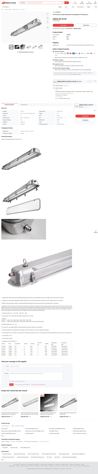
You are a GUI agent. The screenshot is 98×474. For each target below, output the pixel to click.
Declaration (63, 468)
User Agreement (56, 468)
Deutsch (46, 465)
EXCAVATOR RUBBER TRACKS (31, 428)
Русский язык (37, 465)
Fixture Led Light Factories (33, 454)
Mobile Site (78, 464)
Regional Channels (64, 464)
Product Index (72, 464)
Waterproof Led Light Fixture (8, 457)
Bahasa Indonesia (86, 465)
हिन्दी (67, 465)
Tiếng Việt (79, 465)
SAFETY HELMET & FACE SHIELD (80, 433)
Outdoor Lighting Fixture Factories (49, 454)
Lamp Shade (5, 447)
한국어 (60, 465)
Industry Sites (57, 464)
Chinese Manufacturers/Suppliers (33, 464)
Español (22, 465)
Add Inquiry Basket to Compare (26, 52)
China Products (23, 464)
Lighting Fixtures (15, 9)
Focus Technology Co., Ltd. (40, 468)
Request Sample (77, 28)
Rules (96, 6)
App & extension (80, 6)
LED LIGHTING (4, 428)
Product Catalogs (20, 426)
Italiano (42, 465)
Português (27, 465)
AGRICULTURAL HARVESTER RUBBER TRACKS (11, 431)
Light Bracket (22, 9)
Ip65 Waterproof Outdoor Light (37, 457)
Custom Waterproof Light (64, 454)
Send (11, 384)
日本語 (63, 465)
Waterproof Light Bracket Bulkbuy (70, 457)
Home (2, 9)
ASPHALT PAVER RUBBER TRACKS (8, 433)
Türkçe (75, 465)
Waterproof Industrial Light (22, 457)
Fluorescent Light (14, 447)
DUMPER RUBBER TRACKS (78, 428)
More (2, 459)
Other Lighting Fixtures (25, 447)
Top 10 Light (49, 457)
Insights (82, 464)
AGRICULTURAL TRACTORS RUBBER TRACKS (34, 431)
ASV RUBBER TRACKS (53, 431)
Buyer (66, 6)
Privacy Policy (68, 468)
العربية (56, 465)
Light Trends (57, 457)
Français (31, 465)
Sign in (95, 3)
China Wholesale (44, 464)
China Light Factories (6, 454)
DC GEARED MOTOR (29, 433)
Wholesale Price (51, 464)
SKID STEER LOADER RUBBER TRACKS (57, 428)
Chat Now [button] (87, 25)
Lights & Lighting (8, 9)
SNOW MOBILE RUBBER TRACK (79, 431)
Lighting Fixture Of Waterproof (78, 454)
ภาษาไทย (70, 465)
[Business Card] (94, 110)
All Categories (6, 6)
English (18, 465)
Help (73, 6)
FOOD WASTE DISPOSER (54, 433)
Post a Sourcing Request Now (38, 384)
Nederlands (51, 465)
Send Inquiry (63, 25)
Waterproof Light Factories (19, 454)
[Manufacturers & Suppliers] (8, 2)
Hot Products (16, 464)
